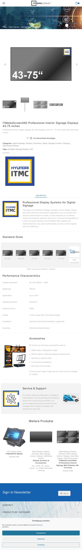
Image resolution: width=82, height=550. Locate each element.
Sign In (65, 493)
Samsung (41, 470)
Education (38, 143)
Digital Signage (14, 27)
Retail (45, 143)
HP (42, 466)
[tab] (41, 195)
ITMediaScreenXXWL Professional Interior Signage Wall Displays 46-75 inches (67, 464)
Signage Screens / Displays (30, 27)
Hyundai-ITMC (14, 457)
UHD (31, 149)
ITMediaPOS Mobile (14, 454)
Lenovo (32, 468)
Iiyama (47, 466)
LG (37, 468)
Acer (33, 466)
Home (5, 27)
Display (26, 149)
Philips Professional (45, 468)
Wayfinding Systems (11, 146)
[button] (5, 64)
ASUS (38, 466)
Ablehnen (41, 539)
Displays (29, 143)
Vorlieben (41, 545)
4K (8, 149)
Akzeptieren (41, 533)
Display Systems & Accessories (41, 461)
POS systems (11, 451)
